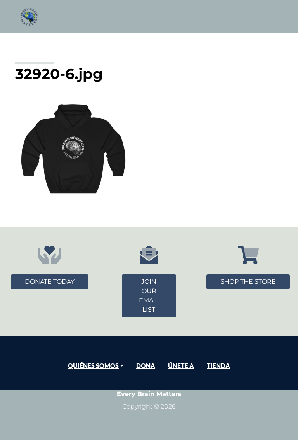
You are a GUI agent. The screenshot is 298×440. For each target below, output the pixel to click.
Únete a (181, 365)
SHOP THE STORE (248, 281)
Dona (145, 365)
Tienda (218, 365)
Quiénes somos (93, 365)
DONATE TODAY (49, 281)
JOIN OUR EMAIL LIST (149, 295)
